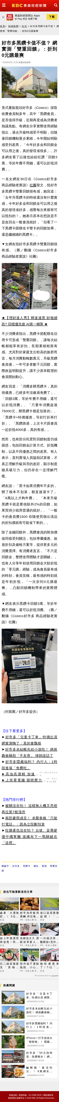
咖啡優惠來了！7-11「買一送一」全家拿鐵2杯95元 (49, 965)
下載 (52, 16)
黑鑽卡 (26, 866)
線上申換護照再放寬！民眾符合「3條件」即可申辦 (9, 940)
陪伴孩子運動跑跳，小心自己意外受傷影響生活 (29, 965)
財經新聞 (13, 26)
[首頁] (29, 5)
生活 (24, 26)
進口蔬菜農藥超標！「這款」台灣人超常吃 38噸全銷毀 (49, 915)
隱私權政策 (48, 1095)
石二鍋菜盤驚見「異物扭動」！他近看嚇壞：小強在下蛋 (9, 965)
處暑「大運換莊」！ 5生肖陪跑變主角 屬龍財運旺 (9, 915)
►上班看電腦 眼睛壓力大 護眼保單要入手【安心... (24, 780)
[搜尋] (55, 8)
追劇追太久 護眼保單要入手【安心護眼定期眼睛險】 (29, 940)
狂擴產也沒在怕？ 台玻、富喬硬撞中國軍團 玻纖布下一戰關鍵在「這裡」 (29, 836)
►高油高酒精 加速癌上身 (20, 774)
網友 (36, 866)
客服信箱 (13, 1095)
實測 (44, 866)
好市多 (16, 866)
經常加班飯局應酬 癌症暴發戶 (29, 915)
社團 (33, 185)
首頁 (2, 26)
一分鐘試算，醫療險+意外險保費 (49, 940)
